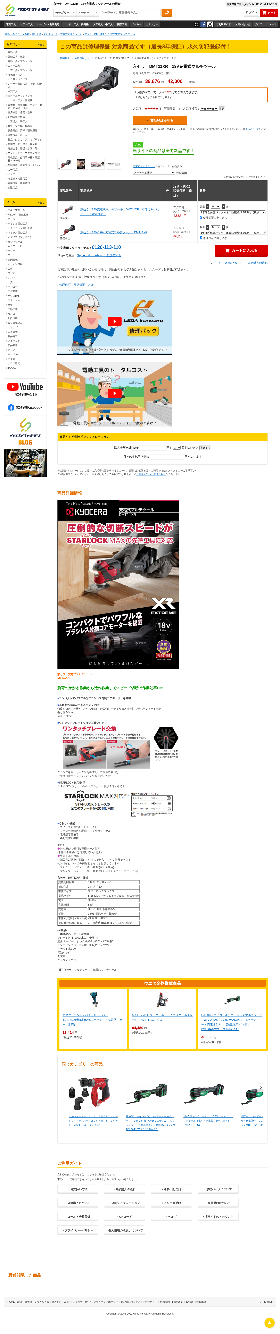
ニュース (271, 24)
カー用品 (13, 169)
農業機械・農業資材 (19, 183)
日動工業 (13, 309)
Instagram (200, 1301)
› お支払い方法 (78, 1189)
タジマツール (15, 241)
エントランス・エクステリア (24, 153)
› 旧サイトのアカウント (218, 1216)
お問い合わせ (242, 24)
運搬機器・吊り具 (17, 135)
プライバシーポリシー (105, 1301)
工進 (10, 268)
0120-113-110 (106, 247)
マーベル (13, 354)
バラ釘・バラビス (17, 79)
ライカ (11, 358)
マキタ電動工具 (16, 210)
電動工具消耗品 (16, 56)
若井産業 (13, 345)
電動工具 (11, 24)
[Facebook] (203, 24)
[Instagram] (210, 24)
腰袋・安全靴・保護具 (20, 126)
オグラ (11, 250)
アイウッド (14, 340)
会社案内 (56, 1301)
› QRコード (124, 1216)
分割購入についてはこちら (151, 474)
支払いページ (252, 129)
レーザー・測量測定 (48, 24)
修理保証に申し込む (214, 217)
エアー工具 (26, 24)
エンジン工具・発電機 (76, 24)
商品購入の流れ (258, 262)
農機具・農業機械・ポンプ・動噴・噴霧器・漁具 (25, 106)
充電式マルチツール (144, 166)
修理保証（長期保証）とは (76, 58)
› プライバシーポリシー (78, 1230)
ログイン (251, 12)
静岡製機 (13, 259)
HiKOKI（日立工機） (19, 214)
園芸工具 (122, 24)
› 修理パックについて (218, 1189)
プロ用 (137, 144)
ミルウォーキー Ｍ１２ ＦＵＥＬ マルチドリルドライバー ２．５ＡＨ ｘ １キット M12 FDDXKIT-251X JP (93, 1120)
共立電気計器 (15, 322)
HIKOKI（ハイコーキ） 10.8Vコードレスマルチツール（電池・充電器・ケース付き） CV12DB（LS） (208, 1120)
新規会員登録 (24, 1301)
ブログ (258, 24)
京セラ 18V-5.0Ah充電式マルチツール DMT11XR (113, 232)
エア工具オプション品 (20, 70)
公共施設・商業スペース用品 (24, 165)
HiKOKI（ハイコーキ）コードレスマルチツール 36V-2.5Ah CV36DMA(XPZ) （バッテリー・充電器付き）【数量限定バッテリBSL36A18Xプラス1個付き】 (150, 1123)
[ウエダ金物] (27, 10)
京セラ (11, 219)
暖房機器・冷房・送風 (20, 112)
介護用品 (13, 187)
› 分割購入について (78, 1203)
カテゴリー (152, 24)
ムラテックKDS (16, 246)
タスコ (11, 313)
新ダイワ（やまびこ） (20, 237)
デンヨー (13, 286)
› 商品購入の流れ (125, 1189)
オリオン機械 (15, 264)
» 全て (41, 44)
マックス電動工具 (17, 232)
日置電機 (13, 331)
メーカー (136, 24)
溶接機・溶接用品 (17, 178)
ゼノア (11, 349)
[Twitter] (196, 24)
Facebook (177, 1301)
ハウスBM (13, 295)
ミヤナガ (13, 327)
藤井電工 (13, 336)
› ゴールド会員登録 (78, 1216)
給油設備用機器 (16, 117)
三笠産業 (13, 291)
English (268, 1301)
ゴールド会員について (227, 262)
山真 (10, 282)
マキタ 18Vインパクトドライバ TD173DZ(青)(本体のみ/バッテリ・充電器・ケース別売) (92, 1019)
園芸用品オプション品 (20, 95)
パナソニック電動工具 (20, 228)
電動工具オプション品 (20, 61)
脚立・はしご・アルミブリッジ (25, 139)
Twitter (189, 1301)
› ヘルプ (171, 1216)
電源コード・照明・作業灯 (22, 144)
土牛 (10, 304)
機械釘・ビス (15, 74)
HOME (11, 1301)
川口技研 (13, 318)
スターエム (14, 300)
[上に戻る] (269, 1326)
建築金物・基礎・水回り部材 (24, 148)
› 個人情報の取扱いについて (125, 1230)
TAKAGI (12, 367)
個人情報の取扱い (130, 1301)
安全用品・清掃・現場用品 (22, 130)
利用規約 (165, 1301)
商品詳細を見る (161, 120)
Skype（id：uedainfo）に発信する (99, 255)
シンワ (11, 277)
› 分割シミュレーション (124, 1203)
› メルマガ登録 (171, 1203)
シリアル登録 (41, 1301)
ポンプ (11, 174)
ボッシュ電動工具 (17, 223)
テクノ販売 (14, 363)
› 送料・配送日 (171, 1189)
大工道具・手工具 (103, 24)
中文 (259, 1301)
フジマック (14, 273)
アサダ (11, 255)
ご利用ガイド (223, 24)
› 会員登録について (218, 1203)
